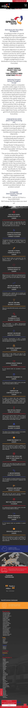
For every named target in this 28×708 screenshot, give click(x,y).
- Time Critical (5, 621)
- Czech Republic (5, 662)
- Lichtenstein (5, 695)
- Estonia (4, 689)
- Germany (4, 666)
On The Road (5, 651)
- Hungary (4, 668)
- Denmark (4, 663)
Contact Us (4, 653)
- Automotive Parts (6, 630)
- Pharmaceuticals (5, 628)
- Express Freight (5, 624)
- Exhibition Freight (6, 619)
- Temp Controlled (5, 622)
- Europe (4, 682)
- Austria (4, 658)
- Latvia (3, 671)
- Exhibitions (4, 643)
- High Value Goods (6, 635)
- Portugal (4, 678)
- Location (4, 648)
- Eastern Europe (5, 685)
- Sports (3, 640)
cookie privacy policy (11, 703)
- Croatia (4, 660)
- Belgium (4, 659)
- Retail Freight (5, 618)
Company (4, 645)
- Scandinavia (4, 684)
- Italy (3, 670)
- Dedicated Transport (6, 623)
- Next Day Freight (5, 614)
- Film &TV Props (5, 633)
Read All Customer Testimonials (9, 600)
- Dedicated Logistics (6, 612)
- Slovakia (4, 692)
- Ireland (4, 669)
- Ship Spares (4, 626)
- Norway (4, 675)
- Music (3, 639)
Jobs (3, 654)
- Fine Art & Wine (5, 629)
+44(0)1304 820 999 (20, 1)
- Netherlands (5, 674)
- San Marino (4, 697)
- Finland (4, 664)
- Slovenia (4, 693)
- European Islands (5, 686)
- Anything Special (5, 625)
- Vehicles (4, 647)
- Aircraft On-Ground (6, 627)
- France (4, 665)
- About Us (4, 646)
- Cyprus (4, 688)
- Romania (4, 690)
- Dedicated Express (6, 632)
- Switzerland (4, 681)
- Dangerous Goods (6, 620)
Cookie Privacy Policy (18, 706)
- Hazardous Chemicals (6, 634)
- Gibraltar (4, 694)
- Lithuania (4, 672)
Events (3, 637)
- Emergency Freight (6, 613)
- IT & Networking (5, 617)
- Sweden (4, 680)
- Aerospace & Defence (6, 615)
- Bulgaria (4, 687)
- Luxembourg (5, 673)
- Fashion (4, 638)
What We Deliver (6, 611)
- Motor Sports (5, 642)
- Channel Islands (5, 683)
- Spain (3, 679)
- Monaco (4, 696)
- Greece (4, 667)
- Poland (4, 677)
